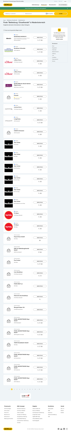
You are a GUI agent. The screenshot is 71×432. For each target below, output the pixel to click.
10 (35, 389)
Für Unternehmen (63, 4)
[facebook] (58, 429)
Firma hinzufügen (7, 408)
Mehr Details (40, 37)
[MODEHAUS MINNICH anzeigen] (8, 38)
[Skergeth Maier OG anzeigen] (8, 309)
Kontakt (62, 412)
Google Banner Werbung (22, 416)
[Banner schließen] (67, 8)
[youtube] (61, 429)
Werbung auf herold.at (8, 418)
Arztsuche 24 (6, 416)
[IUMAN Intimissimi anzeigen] (8, 132)
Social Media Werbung (21, 418)
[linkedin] (64, 429)
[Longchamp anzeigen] (8, 121)
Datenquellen (50, 408)
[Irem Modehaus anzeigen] (8, 274)
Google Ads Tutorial (36, 414)
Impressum (50, 412)
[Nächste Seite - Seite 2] (42, 389)
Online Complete (20, 412)
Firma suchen (6, 410)
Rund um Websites (36, 410)
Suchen (60, 13)
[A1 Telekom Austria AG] (25, 396)
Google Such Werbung (21, 414)
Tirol (53, 55)
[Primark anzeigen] (8, 97)
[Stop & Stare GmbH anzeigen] (8, 238)
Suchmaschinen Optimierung (22, 420)
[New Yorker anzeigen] (8, 144)
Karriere (55, 1)
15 (39, 389)
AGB (49, 410)
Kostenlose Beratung (21, 408)
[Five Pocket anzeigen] (8, 262)
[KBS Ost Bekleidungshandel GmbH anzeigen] (8, 250)
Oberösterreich (55, 59)
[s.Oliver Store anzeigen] (8, 62)
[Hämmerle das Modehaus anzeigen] (8, 297)
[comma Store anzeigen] (8, 109)
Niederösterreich (55, 51)
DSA (49, 416)
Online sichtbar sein (36, 408)
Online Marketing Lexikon (37, 418)
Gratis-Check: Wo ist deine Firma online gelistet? (35, 8)
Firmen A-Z (6, 412)
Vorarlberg (54, 57)
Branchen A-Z (7, 414)
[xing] (67, 429)
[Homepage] (7, 5)
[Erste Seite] (9, 389)
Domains (19, 422)
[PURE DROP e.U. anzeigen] (8, 286)
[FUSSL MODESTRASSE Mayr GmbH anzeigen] (8, 321)
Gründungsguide (36, 420)
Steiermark (54, 49)
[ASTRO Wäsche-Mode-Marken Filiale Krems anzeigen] (8, 85)
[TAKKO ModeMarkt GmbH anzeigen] (8, 344)
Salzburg (54, 53)
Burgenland (54, 47)
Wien (53, 46)
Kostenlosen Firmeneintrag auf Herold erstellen (13, 1)
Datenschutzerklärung (52, 414)
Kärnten (53, 61)
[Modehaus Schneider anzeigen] (8, 50)
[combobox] (14, 13)
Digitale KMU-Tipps (36, 416)
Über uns (60, 1)
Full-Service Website (21, 410)
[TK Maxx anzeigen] (8, 215)
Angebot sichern (59, 39)
